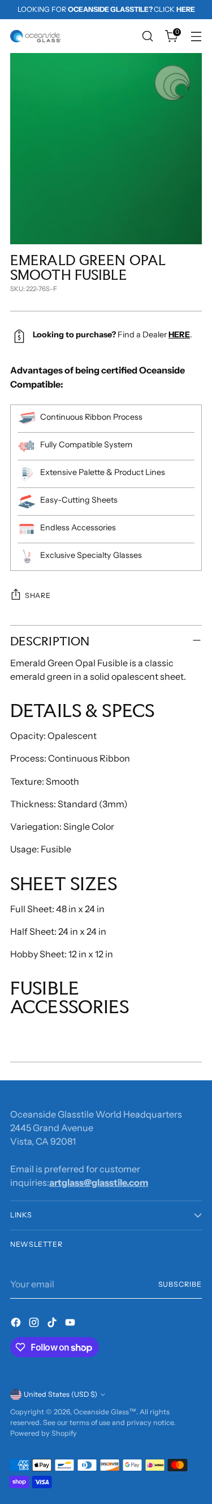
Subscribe (180, 1284)
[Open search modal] (147, 36)
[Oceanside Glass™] (35, 36)
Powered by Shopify (43, 1433)
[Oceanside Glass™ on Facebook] (17, 1324)
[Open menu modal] (195, 36)
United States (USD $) (60, 1394)
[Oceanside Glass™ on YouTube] (71, 1324)
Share (37, 595)
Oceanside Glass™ (104, 1412)
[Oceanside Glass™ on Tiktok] (53, 1324)
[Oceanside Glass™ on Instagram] (35, 1324)
